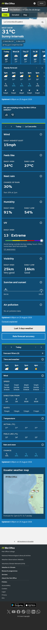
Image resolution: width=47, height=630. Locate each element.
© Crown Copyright (23, 616)
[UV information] (40, 222)
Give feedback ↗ (15, 9)
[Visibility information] (40, 258)
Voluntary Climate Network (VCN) (13, 564)
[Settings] (34, 3)
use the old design (32, 9)
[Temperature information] (42, 418)
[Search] (41, 22)
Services (5, 574)
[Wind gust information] (40, 134)
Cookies (4, 589)
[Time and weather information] (42, 359)
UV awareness (9, 249)
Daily (5, 15)
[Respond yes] (6, 115)
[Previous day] (5, 126)
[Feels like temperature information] (40, 155)
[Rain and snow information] (42, 444)
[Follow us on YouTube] (14, 611)
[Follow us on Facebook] (18, 611)
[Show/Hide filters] (42, 353)
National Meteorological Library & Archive (16, 555)
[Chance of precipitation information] (40, 176)
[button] (37, 491)
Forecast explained (9, 321)
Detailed (15, 15)
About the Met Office (9, 578)
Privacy (4, 595)
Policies (4, 582)
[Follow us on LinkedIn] (33, 611)
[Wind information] (42, 375)
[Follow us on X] (9, 611)
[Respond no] (12, 115)
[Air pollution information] (40, 304)
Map (25, 15)
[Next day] (11, 126)
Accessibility (6, 585)
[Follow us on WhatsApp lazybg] (38, 611)
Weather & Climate (8, 567)
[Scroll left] (36, 68)
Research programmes (9, 571)
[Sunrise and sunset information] (40, 282)
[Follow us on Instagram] (28, 611)
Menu (41, 3)
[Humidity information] (40, 201)
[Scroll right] (42, 68)
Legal (4, 592)
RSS (3, 598)
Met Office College (8, 551)
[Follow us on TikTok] (23, 611)
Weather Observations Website (13, 559)
